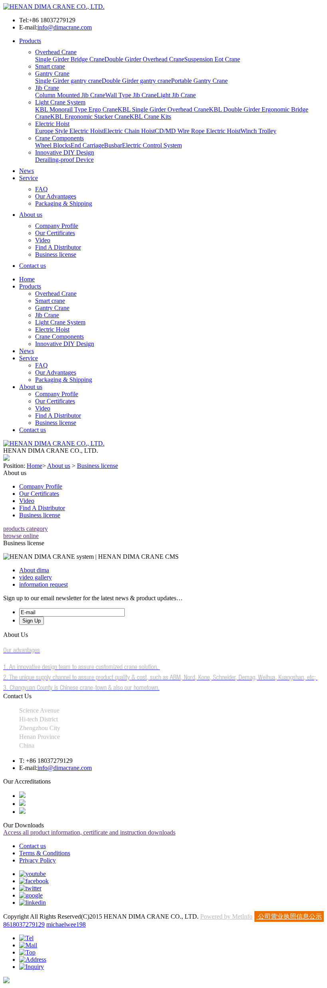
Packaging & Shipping (63, 203)
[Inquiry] (31, 966)
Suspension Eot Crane (212, 59)
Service (28, 178)
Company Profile (56, 225)
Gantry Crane (52, 73)
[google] (31, 895)
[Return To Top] (6, 981)
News (26, 170)
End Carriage (87, 145)
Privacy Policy (37, 860)
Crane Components (59, 138)
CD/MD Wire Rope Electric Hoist (197, 131)
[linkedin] (32, 902)
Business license (55, 254)
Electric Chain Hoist (129, 131)
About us (30, 214)
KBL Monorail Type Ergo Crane (76, 109)
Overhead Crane (56, 52)
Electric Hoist (52, 123)
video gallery (35, 577)
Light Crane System (60, 102)
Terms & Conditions (44, 853)
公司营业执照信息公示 (289, 916)
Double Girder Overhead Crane (144, 59)
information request (43, 584)
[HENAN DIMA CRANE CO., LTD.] (53, 6)
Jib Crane (47, 87)
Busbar (113, 145)
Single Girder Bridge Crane (69, 59)
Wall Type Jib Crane (131, 95)
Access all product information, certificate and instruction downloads (89, 832)
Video (42, 240)
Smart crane (50, 66)
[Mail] (28, 945)
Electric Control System (152, 145)
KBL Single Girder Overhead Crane (163, 109)
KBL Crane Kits (150, 116)
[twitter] (30, 888)
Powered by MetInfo (226, 916)
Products (30, 40)
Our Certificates (55, 233)
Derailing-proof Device (64, 159)
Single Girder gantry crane (68, 80)
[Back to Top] (27, 952)
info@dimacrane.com (64, 27)
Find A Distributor (58, 247)
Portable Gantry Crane (199, 80)
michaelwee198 (66, 924)
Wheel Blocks (53, 145)
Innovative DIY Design (64, 152)
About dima (34, 570)
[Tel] (26, 938)
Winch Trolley (258, 131)
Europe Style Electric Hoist (69, 131)
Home (27, 279)
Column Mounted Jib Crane (70, 95)
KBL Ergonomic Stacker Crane (90, 116)
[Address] (32, 959)
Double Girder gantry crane (136, 80)
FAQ (41, 189)
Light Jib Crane (176, 95)
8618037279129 (24, 924)
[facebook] (34, 881)
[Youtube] (32, 873)
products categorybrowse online (25, 532)
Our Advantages (55, 196)
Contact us (32, 265)
